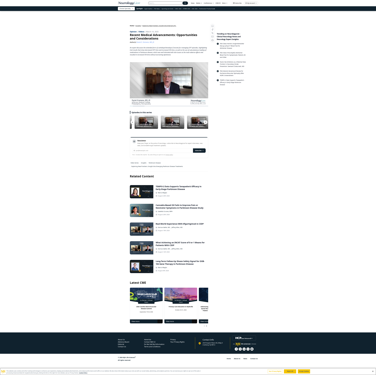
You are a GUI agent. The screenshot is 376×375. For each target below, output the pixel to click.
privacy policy (169, 155)
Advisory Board (123, 342)
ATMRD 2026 (186, 9)
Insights (138, 26)
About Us (121, 339)
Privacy (173, 339)
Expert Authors (148, 9)
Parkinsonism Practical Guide (207, 9)
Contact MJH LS (149, 342)
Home (132, 26)
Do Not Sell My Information (154, 344)
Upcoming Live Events (167, 9)
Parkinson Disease (155, 163)
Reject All (290, 371)
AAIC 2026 (194, 9)
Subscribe (198, 150)
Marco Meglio (162, 193)
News (193, 3)
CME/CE (218, 3)
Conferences (208, 3)
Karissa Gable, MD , (164, 227)
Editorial (121, 344)
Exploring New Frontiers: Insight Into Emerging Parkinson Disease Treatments (157, 166)
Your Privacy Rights (177, 342)
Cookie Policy (83, 373)
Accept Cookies (304, 371)
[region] (188, 371)
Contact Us (122, 347)
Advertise (147, 339)
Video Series (135, 163)
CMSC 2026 (178, 9)
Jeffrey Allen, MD (177, 227)
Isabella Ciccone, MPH (165, 211)
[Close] (373, 371)
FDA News (157, 9)
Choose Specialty (125, 8)
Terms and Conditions (152, 347)
